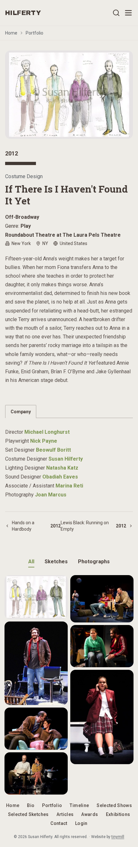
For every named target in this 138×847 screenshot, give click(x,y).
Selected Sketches (28, 814)
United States (73, 243)
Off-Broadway (22, 217)
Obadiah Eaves (60, 477)
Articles (65, 814)
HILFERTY (23, 12)
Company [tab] (21, 411)
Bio (30, 805)
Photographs (94, 561)
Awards (89, 814)
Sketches (56, 561)
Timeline (79, 805)
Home (11, 33)
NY (45, 243)
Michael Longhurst (47, 432)
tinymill (117, 837)
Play (26, 226)
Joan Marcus (50, 495)
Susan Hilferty (65, 459)
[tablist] (69, 411)
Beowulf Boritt (53, 450)
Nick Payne (43, 441)
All (31, 561)
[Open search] (116, 13)
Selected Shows (114, 805)
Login (81, 823)
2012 (11, 153)
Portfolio (34, 33)
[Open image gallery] (69, 95)
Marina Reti (69, 486)
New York (21, 243)
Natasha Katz (62, 468)
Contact (58, 823)
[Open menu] (128, 12)
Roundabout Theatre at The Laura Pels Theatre (63, 235)
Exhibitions (118, 814)
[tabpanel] (69, 460)
